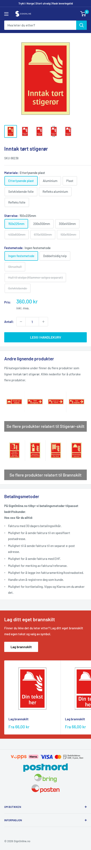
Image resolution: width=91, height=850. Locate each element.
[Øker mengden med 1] (43, 321)
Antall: (9, 322)
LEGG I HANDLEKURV (45, 337)
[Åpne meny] (6, 14)
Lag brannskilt (21, 647)
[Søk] (81, 25)
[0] (83, 13)
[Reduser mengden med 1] (21, 321)
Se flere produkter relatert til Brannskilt (45, 474)
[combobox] (40, 25)
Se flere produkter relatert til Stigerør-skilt (45, 426)
